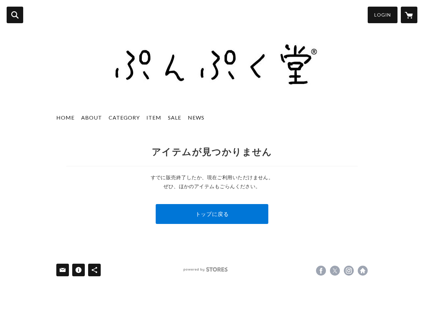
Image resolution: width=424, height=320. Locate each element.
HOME (65, 117)
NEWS (196, 117)
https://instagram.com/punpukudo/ (349, 271)
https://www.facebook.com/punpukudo (321, 271)
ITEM (153, 117)
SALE (174, 117)
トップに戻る (212, 214)
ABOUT (91, 117)
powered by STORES (205, 269)
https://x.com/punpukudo (335, 271)
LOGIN (382, 15)
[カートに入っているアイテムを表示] (409, 15)
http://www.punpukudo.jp (363, 271)
